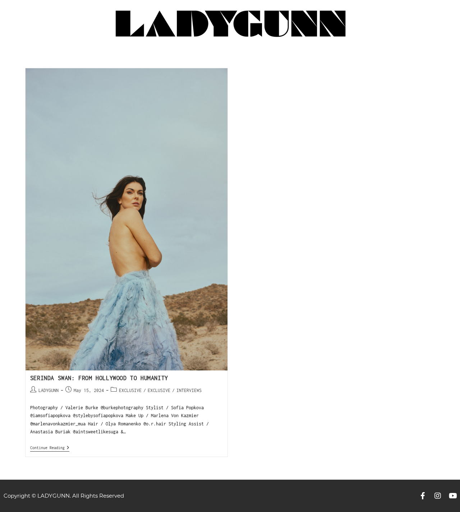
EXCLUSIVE (130, 390)
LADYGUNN (48, 390)
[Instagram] (437, 495)
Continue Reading (49, 447)
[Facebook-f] (422, 495)
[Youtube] (452, 495)
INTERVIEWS (189, 390)
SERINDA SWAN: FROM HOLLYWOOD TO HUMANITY (99, 378)
